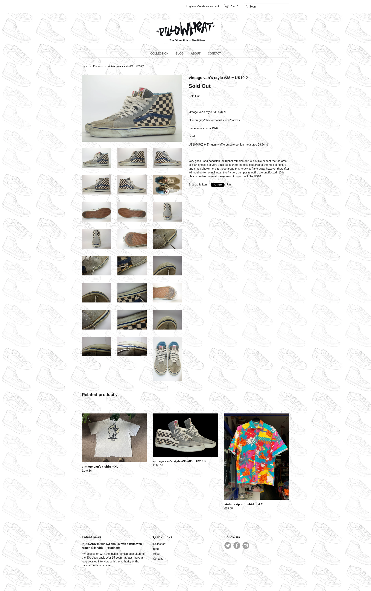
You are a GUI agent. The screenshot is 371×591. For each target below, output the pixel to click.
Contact (158, 558)
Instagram (245, 545)
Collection (159, 543)
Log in (190, 6)
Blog (156, 548)
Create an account (208, 6)
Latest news (91, 537)
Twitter (227, 545)
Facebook (236, 545)
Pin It (230, 184)
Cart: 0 (234, 6)
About (156, 553)
